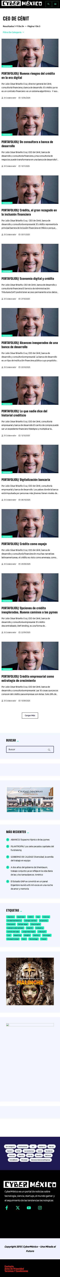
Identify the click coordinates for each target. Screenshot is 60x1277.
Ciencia (46, 917)
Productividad (12, 939)
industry (39, 928)
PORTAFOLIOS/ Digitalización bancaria (26, 480)
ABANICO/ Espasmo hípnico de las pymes (30, 839)
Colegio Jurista (30, 920)
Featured (11, 924)
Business (21, 917)
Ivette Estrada (13, 931)
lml (8, 935)
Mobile (27, 935)
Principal (46, 935)
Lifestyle (42, 931)
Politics (37, 935)
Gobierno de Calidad (15, 928)
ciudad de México (14, 920)
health (29, 928)
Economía (7, 66)
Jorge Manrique (28, 931)
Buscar (12, 749)
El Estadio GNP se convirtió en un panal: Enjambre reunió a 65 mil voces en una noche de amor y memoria (32, 885)
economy (43, 920)
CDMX (30, 917)
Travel (43, 939)
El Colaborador (10, 98)
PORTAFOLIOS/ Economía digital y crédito (28, 279)
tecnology (34, 939)
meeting (17, 935)
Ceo (38, 917)
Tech (24, 939)
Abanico (10, 917)
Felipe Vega (22, 924)
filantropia (35, 924)
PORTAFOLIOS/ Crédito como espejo (24, 544)
